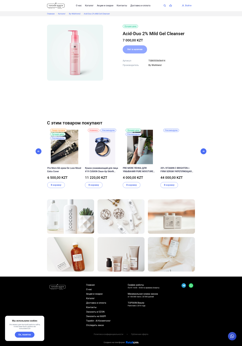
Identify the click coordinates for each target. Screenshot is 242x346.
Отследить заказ (95, 325)
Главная (51, 14)
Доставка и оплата (140, 5)
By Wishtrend (74, 14)
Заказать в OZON (95, 311)
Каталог (89, 5)
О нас (79, 5)
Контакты (122, 5)
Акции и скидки (105, 5)
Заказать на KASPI (96, 316)
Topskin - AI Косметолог (98, 320)
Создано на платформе (114, 342)
